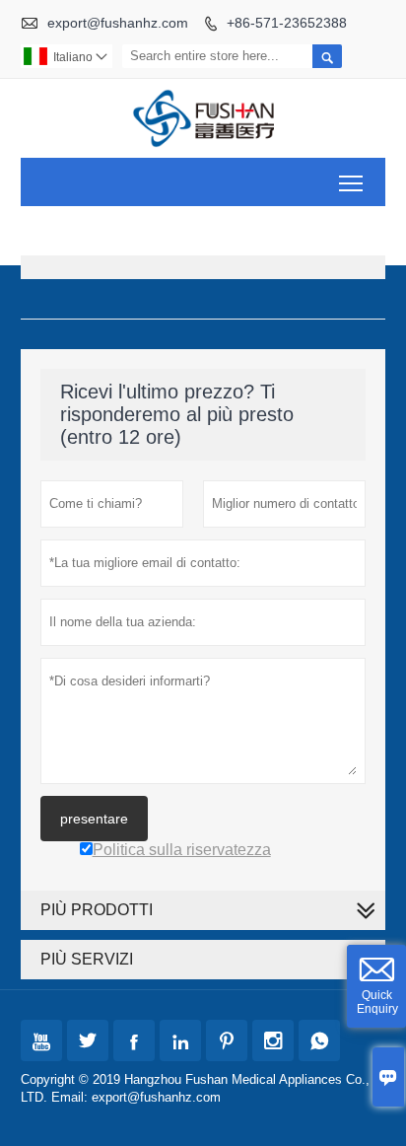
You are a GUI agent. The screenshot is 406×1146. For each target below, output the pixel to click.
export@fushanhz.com (117, 23)
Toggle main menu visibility (351, 182)
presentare (94, 818)
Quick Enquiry (377, 1002)
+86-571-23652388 (287, 23)
